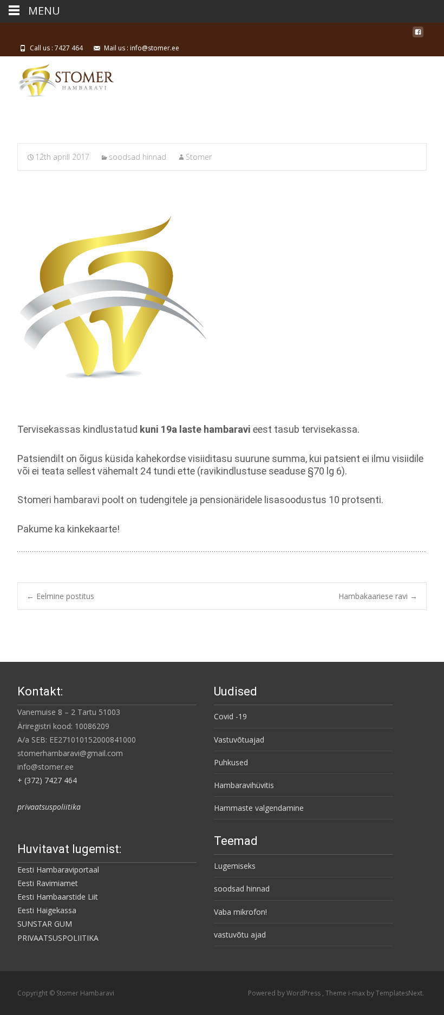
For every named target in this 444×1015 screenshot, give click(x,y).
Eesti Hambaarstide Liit (57, 897)
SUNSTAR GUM (44, 924)
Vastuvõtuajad (239, 739)
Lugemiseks (235, 866)
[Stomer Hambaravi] (57, 78)
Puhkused (231, 762)
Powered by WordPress (285, 993)
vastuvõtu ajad (240, 934)
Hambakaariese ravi (377, 596)
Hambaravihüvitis (244, 785)
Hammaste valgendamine (259, 808)
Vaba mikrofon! (240, 912)
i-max (357, 993)
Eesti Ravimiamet (47, 883)
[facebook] (418, 36)
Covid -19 (230, 716)
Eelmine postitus (60, 596)
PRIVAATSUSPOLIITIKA (58, 938)
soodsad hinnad (137, 157)
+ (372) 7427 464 (47, 780)
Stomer (199, 157)
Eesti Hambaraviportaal (58, 869)
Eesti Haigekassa (46, 910)
